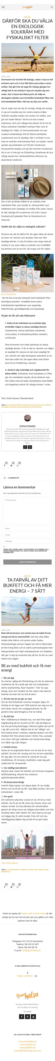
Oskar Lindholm (24, 976)
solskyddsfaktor (24, 407)
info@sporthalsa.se (31, 950)
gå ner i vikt (33, 870)
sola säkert (47, 405)
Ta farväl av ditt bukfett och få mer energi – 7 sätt (27, 585)
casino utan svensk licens (33, 913)
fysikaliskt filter (29, 405)
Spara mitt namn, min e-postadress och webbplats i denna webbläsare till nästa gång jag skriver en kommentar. (26, 551)
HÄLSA (27, 17)
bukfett (24, 870)
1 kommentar (13, 478)
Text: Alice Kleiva (9, 863)
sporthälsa (37, 407)
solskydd (13, 407)
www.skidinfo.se (27, 1047)
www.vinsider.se (27, 1044)
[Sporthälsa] (27, 7)
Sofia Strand (27, 426)
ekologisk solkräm (13, 405)
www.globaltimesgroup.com (27, 1050)
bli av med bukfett (13, 870)
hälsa (38, 405)
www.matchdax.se (27, 1041)
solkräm (4, 407)
